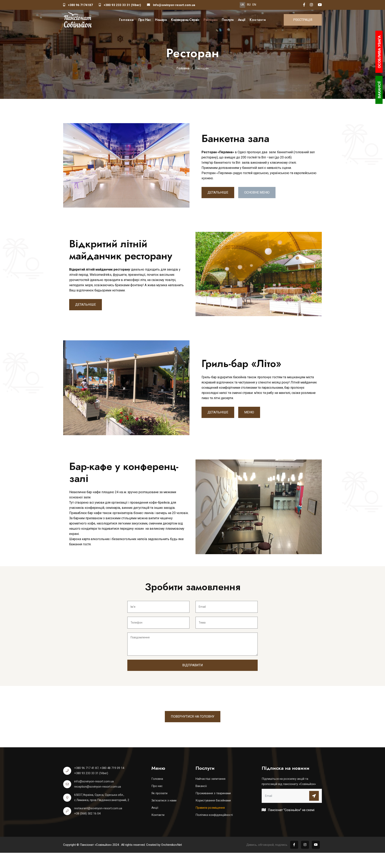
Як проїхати (159, 793)
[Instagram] (311, 4)
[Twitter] (320, 4)
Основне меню (257, 192)
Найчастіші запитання (210, 779)
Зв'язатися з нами (163, 800)
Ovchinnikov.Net (171, 845)
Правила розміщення (210, 807)
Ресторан (210, 19)
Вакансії (201, 786)
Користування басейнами (213, 800)
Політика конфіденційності (214, 815)
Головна (126, 19)
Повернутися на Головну (192, 716)
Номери (161, 19)
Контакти (258, 19)
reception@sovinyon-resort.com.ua (97, 786)
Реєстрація (302, 20)
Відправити (192, 665)
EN (254, 4)
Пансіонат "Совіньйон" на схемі (290, 810)
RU (249, 4)
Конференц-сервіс (185, 19)
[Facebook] (304, 4)
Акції (241, 19)
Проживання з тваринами (213, 793)
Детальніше (218, 192)
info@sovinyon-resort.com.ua (94, 781)
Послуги (228, 19)
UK (242, 4)
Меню (249, 412)
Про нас (144, 19)
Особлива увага (379, 51)
